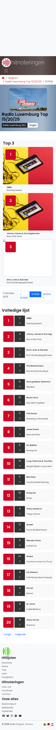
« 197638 (24, 296)
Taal (4, 669)
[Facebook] (3, 716)
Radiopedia (7, 707)
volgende (20, 634)
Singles (32, 125)
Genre (5, 666)
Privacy (29, 724)
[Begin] (3, 78)
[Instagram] (11, 716)
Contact (6, 694)
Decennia (7, 662)
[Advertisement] (28, 28)
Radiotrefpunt (9, 703)
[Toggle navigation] (6, 71)
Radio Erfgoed (17, 724)
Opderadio (7, 711)
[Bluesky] (8, 716)
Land (4, 673)
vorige (7, 634)
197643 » (47, 296)
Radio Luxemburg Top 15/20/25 (23, 81)
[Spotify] (16, 716)
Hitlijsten (13, 78)
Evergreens (7, 677)
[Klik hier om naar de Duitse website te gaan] (48, 724)
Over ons (6, 686)
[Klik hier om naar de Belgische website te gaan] (45, 724)
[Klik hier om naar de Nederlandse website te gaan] (52, 724)
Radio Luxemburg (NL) (14, 125)
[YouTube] (20, 716)
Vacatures (7, 690)
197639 (35, 294)
